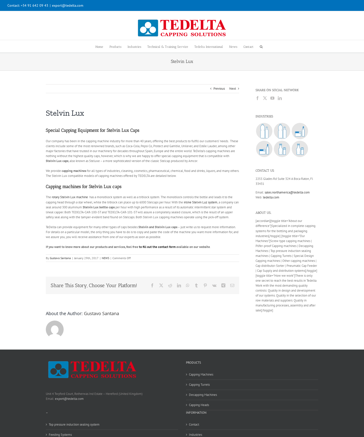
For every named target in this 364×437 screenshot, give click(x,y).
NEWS (105, 258)
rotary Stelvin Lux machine (70, 197)
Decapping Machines (203, 395)
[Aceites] (281, 131)
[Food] (281, 149)
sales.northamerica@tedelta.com (287, 192)
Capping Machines (201, 374)
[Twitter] (265, 98)
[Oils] (264, 131)
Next (232, 88)
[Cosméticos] (264, 149)
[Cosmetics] (299, 131)
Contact (194, 424)
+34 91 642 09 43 (34, 5)
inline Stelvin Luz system (200, 202)
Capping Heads (199, 405)
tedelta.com (271, 197)
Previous (219, 88)
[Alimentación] (299, 149)
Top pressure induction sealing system (74, 424)
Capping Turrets (199, 384)
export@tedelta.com (67, 5)
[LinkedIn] (280, 98)
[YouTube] (272, 98)
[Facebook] (258, 98)
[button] (261, 46)
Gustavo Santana (60, 258)
